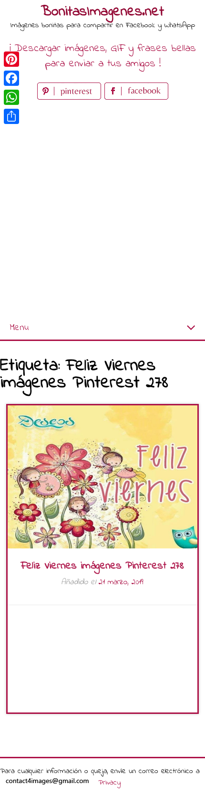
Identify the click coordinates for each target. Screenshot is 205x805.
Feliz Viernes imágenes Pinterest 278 (102, 566)
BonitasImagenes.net (102, 11)
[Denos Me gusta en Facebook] (136, 97)
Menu (19, 327)
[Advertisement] (102, 209)
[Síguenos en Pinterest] (70, 97)
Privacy (109, 782)
